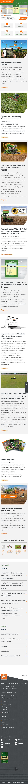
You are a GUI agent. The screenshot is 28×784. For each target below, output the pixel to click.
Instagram (7, 743)
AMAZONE (3, 626)
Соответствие (5, 712)
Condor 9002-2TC (5, 651)
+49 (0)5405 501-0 (11, 692)
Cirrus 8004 (4, 646)
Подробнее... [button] (4, 87)
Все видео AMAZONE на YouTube (9, 634)
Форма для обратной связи (8, 721)
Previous (2, 549)
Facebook (7, 739)
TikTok (20, 739)
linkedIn (20, 743)
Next (26, 549)
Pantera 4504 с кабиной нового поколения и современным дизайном (13, 594)
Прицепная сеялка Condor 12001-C (10, 655)
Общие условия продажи (6, 708)
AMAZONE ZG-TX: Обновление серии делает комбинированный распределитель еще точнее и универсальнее (13, 575)
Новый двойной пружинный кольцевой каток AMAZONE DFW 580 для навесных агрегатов (12, 585)
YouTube (6, 747)
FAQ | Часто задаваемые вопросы (8, 726)
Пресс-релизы (5, 565)
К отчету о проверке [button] (6, 254)
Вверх (23, 675)
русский (20, 2)
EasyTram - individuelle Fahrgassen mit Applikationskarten (11, 640)
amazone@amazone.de (11, 697)
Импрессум (5, 701)
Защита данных (6, 704)
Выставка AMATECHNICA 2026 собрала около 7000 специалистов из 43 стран (13, 602)
